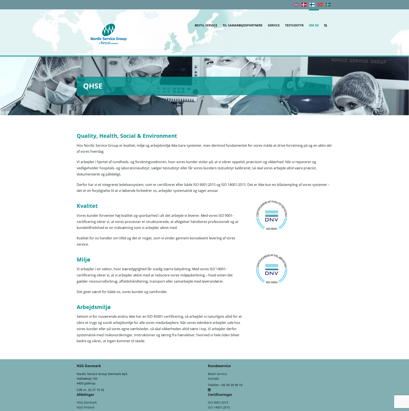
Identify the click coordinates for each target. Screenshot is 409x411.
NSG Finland (85, 407)
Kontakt (213, 379)
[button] (325, 24)
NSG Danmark (87, 402)
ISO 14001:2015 (219, 407)
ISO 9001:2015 (218, 402)
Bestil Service (217, 374)
